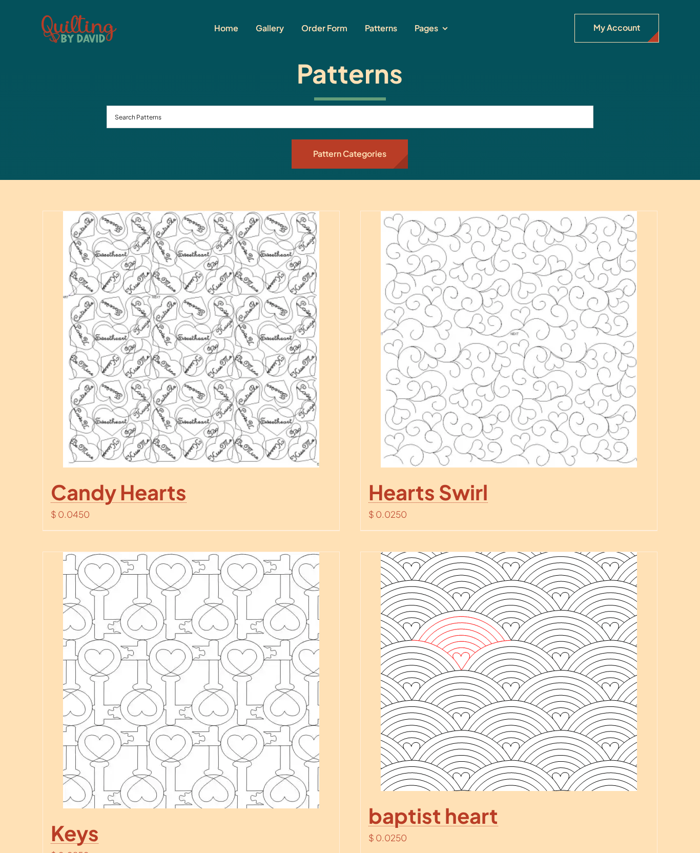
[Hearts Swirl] (509, 339)
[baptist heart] (509, 671)
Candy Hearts (119, 492)
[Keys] (191, 680)
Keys (75, 833)
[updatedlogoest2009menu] (79, 15)
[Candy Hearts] (191, 339)
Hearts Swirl (428, 492)
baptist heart (433, 815)
